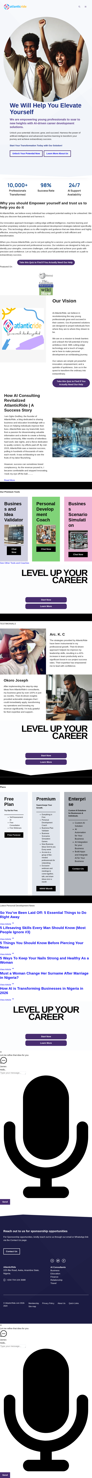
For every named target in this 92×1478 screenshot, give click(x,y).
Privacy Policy (48, 1303)
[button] (79, 6)
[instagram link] (52, 1260)
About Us (61, 1303)
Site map (32, 1306)
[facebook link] (63, 1260)
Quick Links (74, 1303)
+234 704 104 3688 (16, 1280)
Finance (54, 1277)
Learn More (46, 606)
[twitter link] (58, 1260)
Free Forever (14, 835)
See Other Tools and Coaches (14, 563)
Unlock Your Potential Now (26, 153)
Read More (9, 480)
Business (54, 1270)
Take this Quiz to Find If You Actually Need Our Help (46, 262)
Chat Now (14, 550)
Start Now (46, 600)
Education (55, 1273)
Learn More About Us (57, 153)
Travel (53, 1283)
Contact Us (78, 869)
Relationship (56, 1280)
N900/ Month (46, 888)
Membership (33, 1303)
